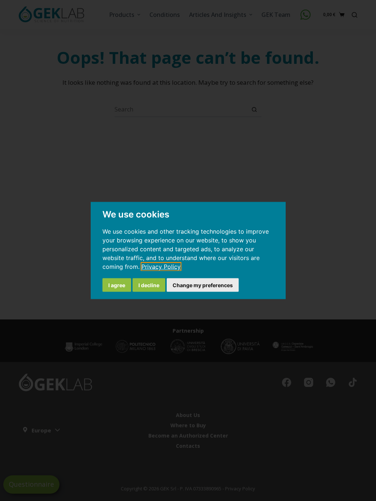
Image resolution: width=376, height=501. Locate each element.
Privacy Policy (161, 266)
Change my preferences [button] (203, 285)
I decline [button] (148, 285)
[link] (161, 266)
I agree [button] (116, 285)
